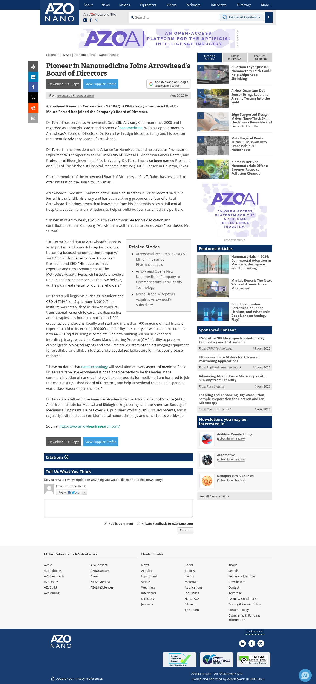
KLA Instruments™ (219, 409)
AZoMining (52, 593)
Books (189, 565)
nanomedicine (131, 128)
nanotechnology (94, 366)
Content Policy (238, 610)
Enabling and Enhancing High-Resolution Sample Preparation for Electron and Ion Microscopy (231, 399)
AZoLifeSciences (102, 587)
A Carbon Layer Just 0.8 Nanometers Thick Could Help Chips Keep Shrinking (251, 73)
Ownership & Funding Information (244, 617)
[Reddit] (33, 108)
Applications (193, 587)
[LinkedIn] (33, 77)
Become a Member (241, 576)
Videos (146, 582)
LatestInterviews (234, 57)
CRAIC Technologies (220, 348)
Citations (55, 457)
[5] (212, 169)
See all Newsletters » (214, 496)
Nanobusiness (109, 55)
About (232, 565)
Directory (147, 599)
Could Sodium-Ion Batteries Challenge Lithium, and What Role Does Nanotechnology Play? (250, 312)
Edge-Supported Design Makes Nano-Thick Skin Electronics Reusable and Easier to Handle (251, 120)
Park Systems (215, 386)
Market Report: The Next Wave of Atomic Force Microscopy (251, 284)
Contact (233, 587)
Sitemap (190, 604)
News (67, 55)
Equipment (149, 576)
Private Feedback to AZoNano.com (167, 523)
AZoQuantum (100, 571)
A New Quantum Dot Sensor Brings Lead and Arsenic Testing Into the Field (250, 96)
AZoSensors (99, 565)
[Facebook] (33, 87)
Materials (191, 582)
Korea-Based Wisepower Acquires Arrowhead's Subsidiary (155, 299)
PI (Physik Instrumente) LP (224, 367)
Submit (185, 530)
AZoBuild (50, 587)
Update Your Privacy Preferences (79, 678)
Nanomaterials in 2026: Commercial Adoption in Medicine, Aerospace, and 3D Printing (251, 262)
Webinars (148, 587)
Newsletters (236, 582)
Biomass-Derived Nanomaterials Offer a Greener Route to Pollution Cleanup (249, 167)
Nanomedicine (84, 55)
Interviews (148, 593)
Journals (147, 604)
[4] (212, 145)
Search (233, 571)
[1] (212, 74)
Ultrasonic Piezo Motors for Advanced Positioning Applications (229, 359)
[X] (33, 97)
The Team (192, 610)
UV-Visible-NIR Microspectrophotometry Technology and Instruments (231, 340)
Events (189, 576)
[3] (212, 121)
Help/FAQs (192, 599)
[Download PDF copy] (33, 66)
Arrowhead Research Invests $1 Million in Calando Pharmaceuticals (161, 259)
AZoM (48, 565)
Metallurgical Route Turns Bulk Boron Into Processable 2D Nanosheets (249, 144)
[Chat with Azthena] (305, 675)
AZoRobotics (53, 571)
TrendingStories (209, 57)
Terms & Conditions (242, 599)
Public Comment (121, 523)
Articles (146, 571)
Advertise (235, 593)
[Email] (33, 118)
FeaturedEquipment (260, 57)
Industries (192, 593)
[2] (212, 98)
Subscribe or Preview (231, 438)
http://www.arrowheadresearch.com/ (89, 426)
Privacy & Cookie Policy (244, 604)
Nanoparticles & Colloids (235, 476)
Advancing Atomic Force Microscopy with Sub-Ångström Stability (232, 378)
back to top (254, 631)
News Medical (101, 582)
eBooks (190, 571)
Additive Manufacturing (234, 434)
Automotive (226, 455)
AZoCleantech (54, 576)
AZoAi (95, 576)
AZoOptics (51, 582)
